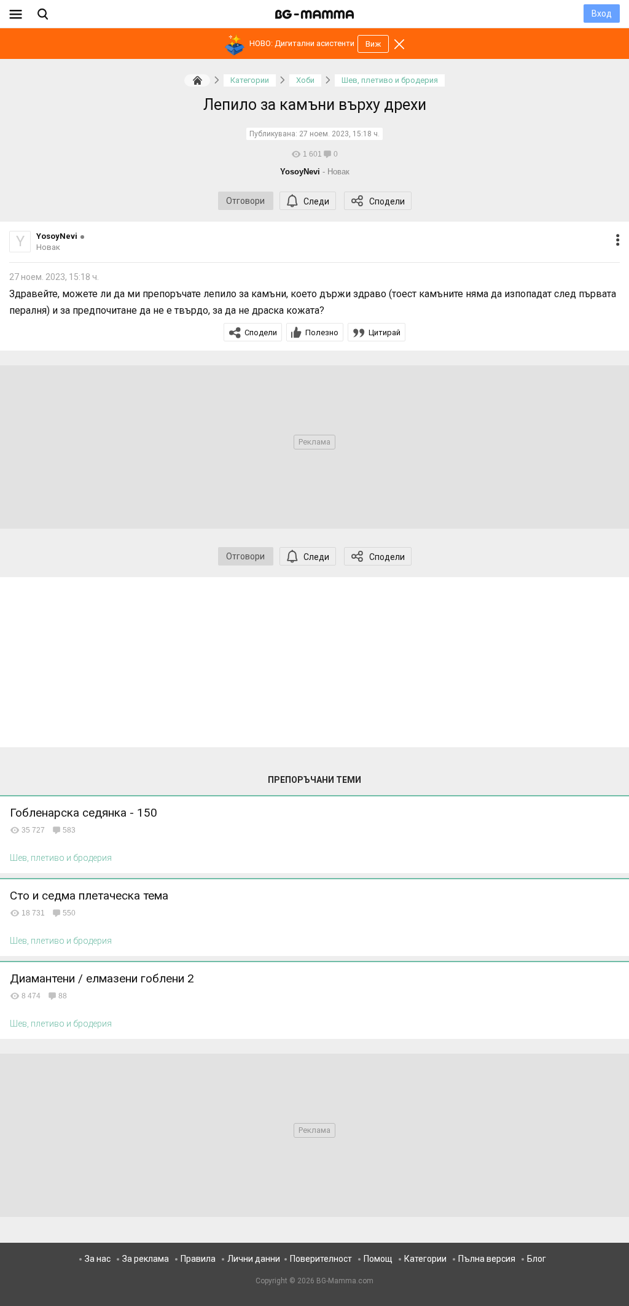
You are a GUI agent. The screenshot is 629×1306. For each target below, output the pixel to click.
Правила (198, 1259)
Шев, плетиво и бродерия (61, 858)
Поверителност (321, 1259)
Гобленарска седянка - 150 (83, 813)
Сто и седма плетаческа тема (89, 895)
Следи (316, 201)
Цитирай (384, 332)
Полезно (321, 332)
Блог (536, 1259)
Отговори (245, 201)
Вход (602, 13)
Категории (425, 1259)
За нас (98, 1259)
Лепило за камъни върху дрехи (314, 105)
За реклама (145, 1259)
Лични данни (253, 1259)
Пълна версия (486, 1259)
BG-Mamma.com (344, 1281)
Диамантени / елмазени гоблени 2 (102, 978)
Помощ (378, 1259)
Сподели (387, 201)
